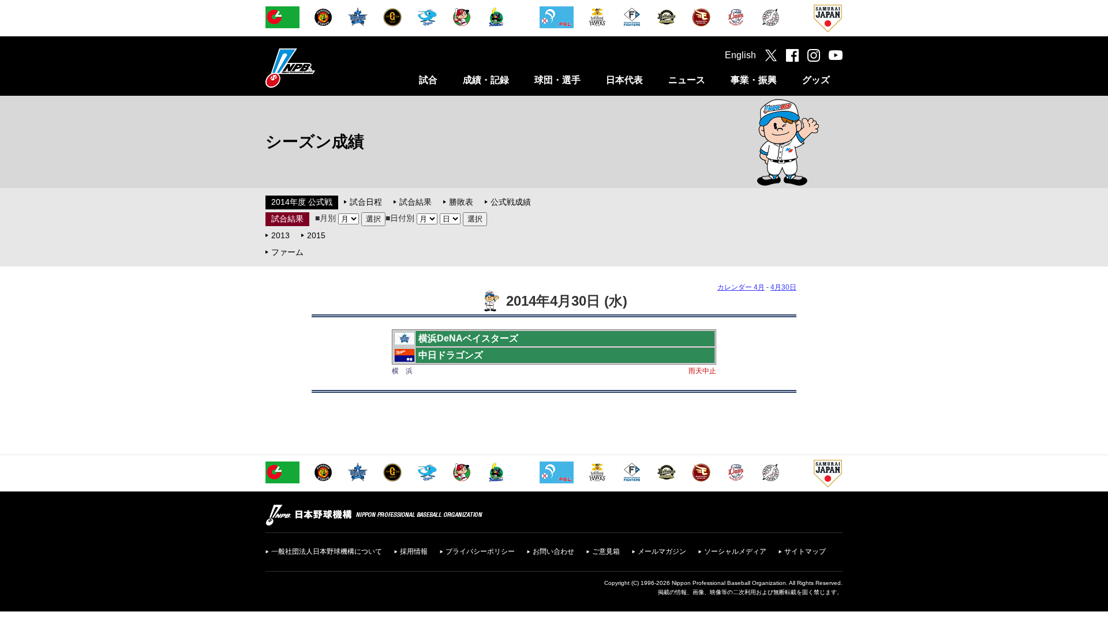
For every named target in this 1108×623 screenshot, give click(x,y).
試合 (428, 80)
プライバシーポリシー (480, 551)
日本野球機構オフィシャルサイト (319, 68)
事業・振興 (754, 80)
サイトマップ (805, 551)
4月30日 (783, 287)
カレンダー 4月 (741, 287)
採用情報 (414, 551)
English (740, 55)
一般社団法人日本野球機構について (326, 551)
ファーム (287, 252)
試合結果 (415, 202)
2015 (316, 235)
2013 (280, 235)
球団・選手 (557, 80)
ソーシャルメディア (735, 551)
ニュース (686, 80)
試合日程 (366, 202)
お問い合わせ (553, 551)
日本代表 (624, 80)
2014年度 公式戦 (301, 202)
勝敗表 (461, 202)
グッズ (816, 80)
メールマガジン (662, 551)
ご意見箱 (606, 551)
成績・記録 (486, 80)
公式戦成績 (511, 202)
